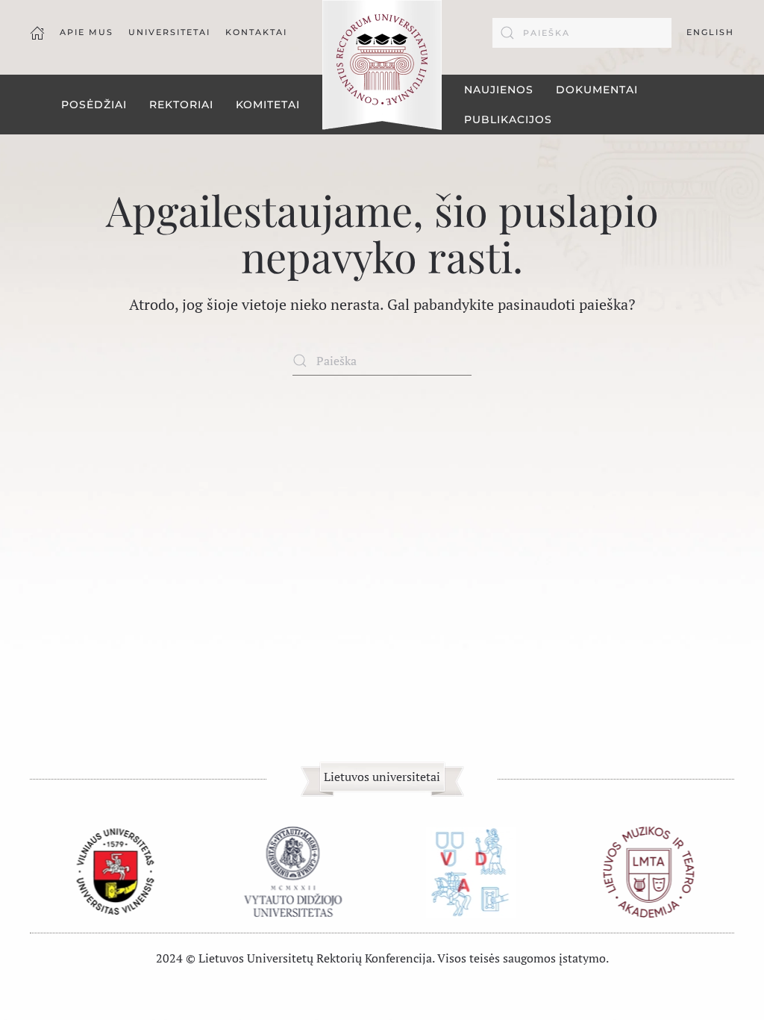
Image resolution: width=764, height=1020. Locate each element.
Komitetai (268, 104)
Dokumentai (597, 89)
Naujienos (498, 89)
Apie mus (86, 32)
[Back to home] (382, 65)
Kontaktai (256, 32)
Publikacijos (508, 119)
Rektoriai (181, 104)
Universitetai (169, 32)
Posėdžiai (94, 104)
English (710, 32)
